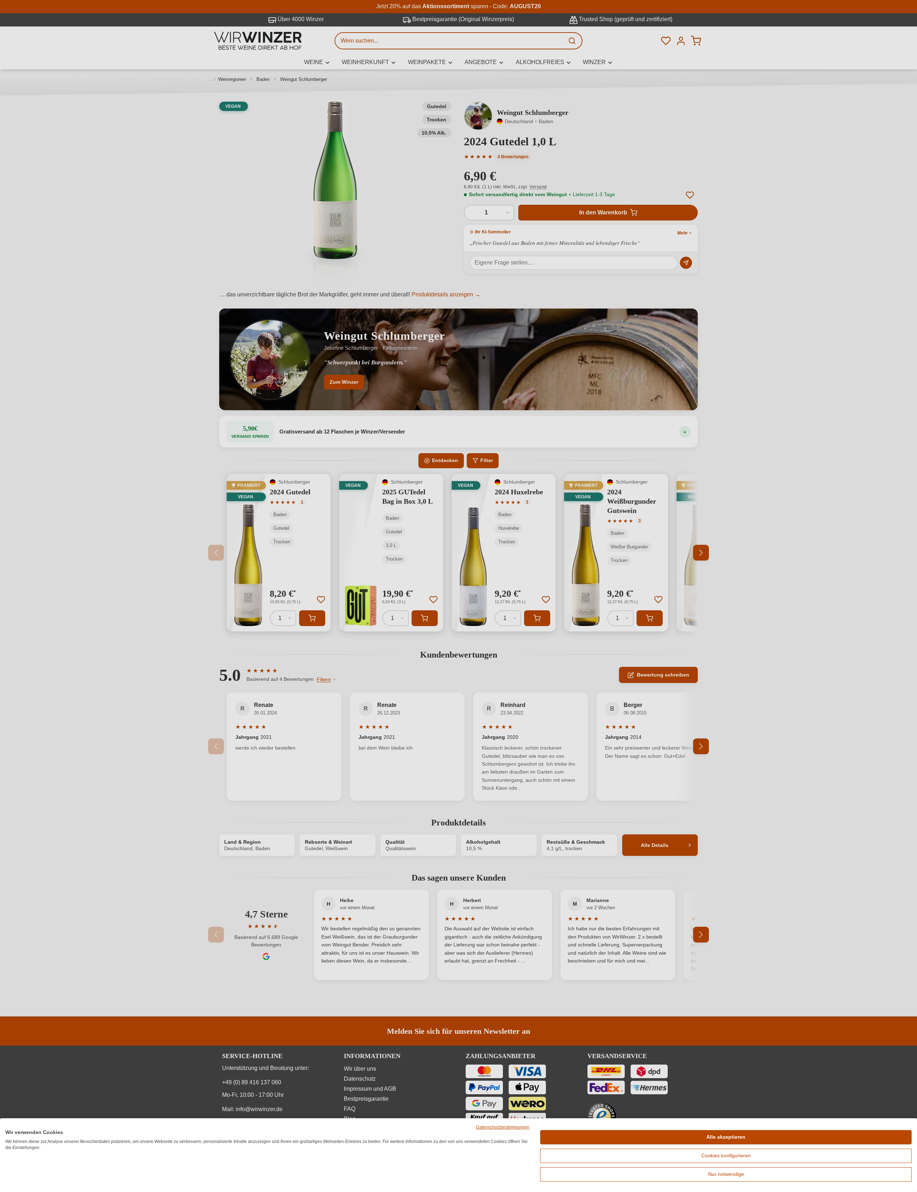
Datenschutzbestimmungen (502, 1127)
